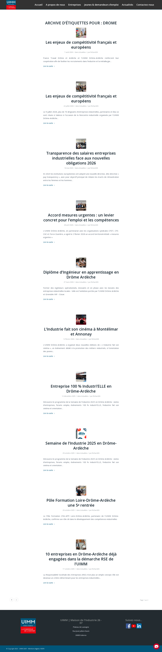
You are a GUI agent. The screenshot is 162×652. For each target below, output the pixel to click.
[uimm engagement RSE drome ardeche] (81, 544)
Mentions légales (34, 649)
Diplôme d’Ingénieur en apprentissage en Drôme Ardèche (81, 275)
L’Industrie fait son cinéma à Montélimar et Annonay (81, 332)
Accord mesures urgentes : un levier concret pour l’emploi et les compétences (81, 217)
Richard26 (94, 52)
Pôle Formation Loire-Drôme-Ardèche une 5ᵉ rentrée (81, 503)
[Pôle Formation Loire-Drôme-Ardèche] (81, 491)
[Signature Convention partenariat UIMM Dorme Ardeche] (81, 33)
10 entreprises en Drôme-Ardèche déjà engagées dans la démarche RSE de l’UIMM (81, 558)
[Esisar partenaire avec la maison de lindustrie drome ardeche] (81, 263)
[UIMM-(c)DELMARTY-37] (81, 320)
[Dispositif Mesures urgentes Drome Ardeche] (81, 205)
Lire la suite (48, 66)
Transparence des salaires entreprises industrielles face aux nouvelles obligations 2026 (81, 158)
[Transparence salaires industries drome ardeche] (81, 144)
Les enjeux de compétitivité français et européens (81, 45)
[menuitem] (38, 4)
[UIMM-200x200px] (11, 4)
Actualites (82, 52)
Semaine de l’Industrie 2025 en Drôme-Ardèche (81, 446)
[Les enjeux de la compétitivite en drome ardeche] (81, 86)
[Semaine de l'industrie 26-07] (81, 434)
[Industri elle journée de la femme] (81, 377)
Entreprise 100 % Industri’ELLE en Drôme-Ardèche (81, 389)
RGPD (42, 649)
